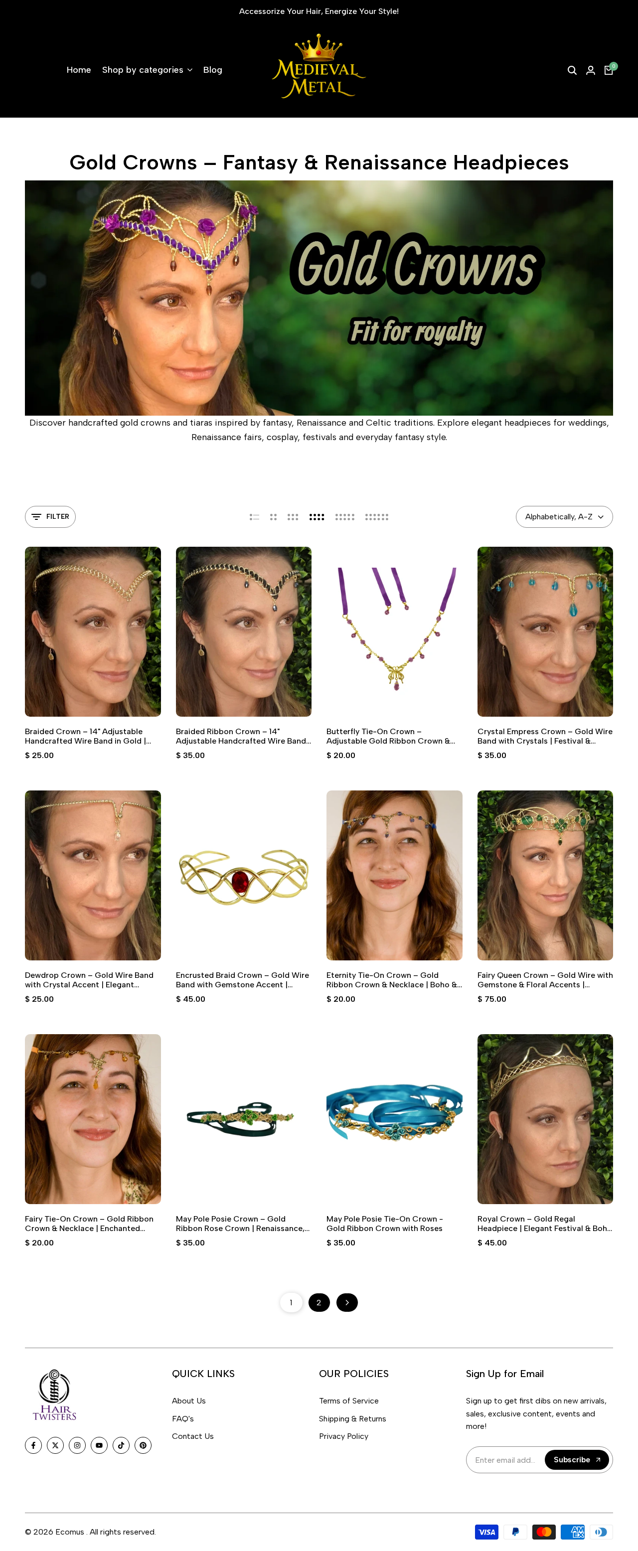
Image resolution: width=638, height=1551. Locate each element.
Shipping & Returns (352, 1418)
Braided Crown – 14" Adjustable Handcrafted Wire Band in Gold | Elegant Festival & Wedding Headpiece (85, 736)
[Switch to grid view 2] (273, 516)
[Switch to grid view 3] (293, 516)
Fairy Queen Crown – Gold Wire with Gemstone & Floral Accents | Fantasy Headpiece (545, 979)
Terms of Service (349, 1400)
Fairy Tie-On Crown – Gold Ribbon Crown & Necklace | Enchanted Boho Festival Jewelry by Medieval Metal (89, 1223)
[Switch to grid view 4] (317, 516)
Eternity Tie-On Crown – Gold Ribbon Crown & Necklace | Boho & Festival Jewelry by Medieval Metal (391, 979)
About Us (189, 1400)
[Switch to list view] (254, 516)
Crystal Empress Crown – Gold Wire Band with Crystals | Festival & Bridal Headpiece (545, 736)
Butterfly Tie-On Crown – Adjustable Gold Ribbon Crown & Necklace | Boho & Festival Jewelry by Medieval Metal (390, 736)
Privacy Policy (343, 1436)
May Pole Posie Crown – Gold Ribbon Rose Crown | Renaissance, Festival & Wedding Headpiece (240, 1223)
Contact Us (193, 1436)
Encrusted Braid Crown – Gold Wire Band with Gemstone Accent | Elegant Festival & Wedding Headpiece (242, 979)
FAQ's (183, 1418)
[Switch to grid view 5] (345, 516)
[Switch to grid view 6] (377, 516)
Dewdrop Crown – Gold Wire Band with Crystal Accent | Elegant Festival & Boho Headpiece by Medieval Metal (89, 979)
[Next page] (347, 1302)
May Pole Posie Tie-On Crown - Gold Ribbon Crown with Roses (384, 1223)
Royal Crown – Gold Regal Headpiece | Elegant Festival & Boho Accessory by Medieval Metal (545, 1223)
